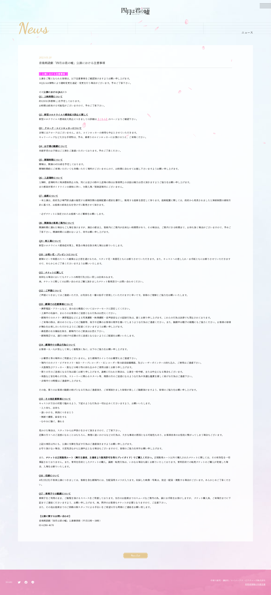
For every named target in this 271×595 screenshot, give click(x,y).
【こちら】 (102, 119)
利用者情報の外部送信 (255, 584)
